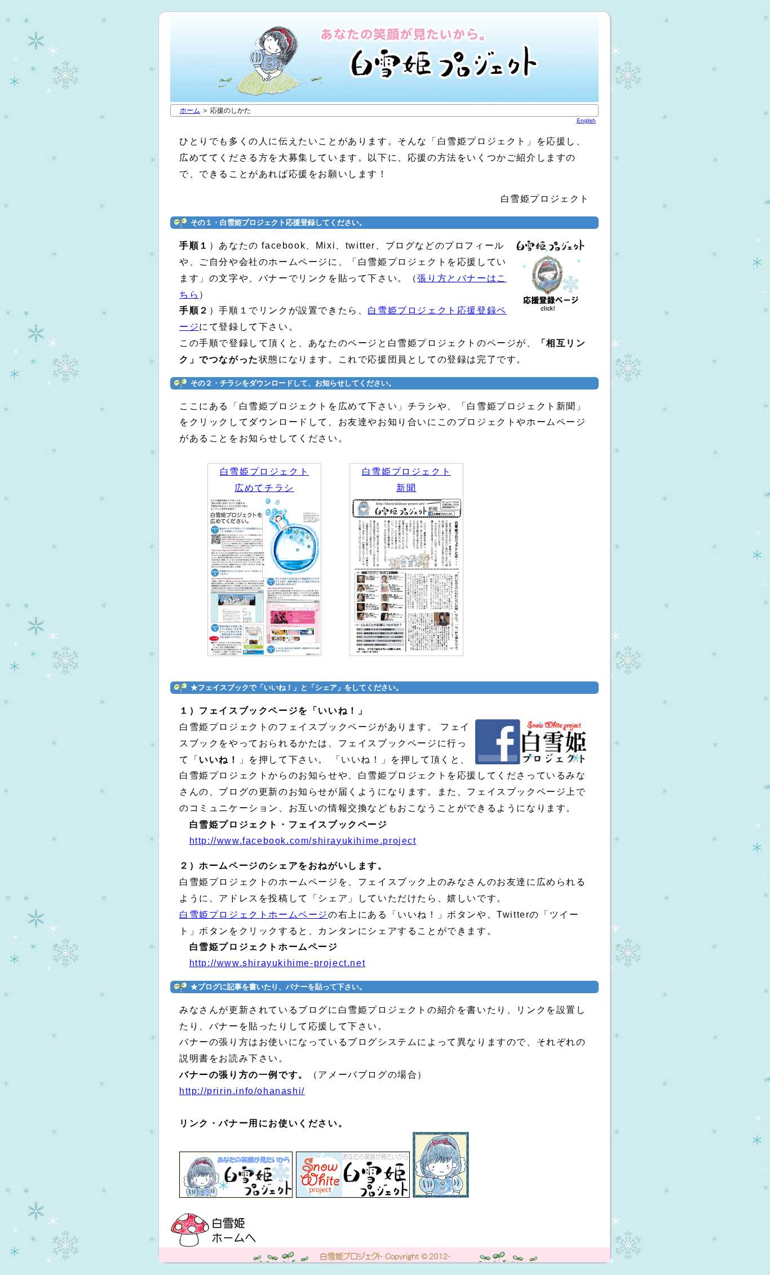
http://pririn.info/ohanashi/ (242, 1091)
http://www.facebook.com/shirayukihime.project (303, 840)
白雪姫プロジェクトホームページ (253, 914)
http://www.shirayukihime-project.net (277, 963)
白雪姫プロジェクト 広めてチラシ (264, 480)
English (586, 120)
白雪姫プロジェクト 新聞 (406, 480)
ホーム (190, 110)
